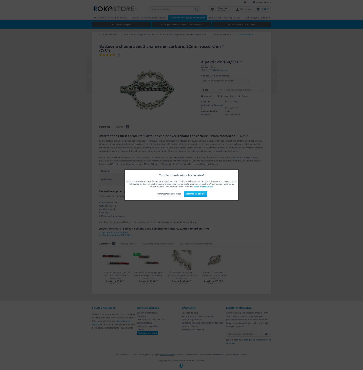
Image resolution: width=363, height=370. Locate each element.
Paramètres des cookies (169, 193)
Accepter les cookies (195, 193)
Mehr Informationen (203, 186)
